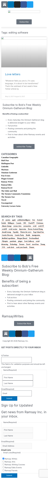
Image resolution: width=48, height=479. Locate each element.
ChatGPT (31, 223)
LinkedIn (4, 167)
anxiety (8, 220)
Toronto (21, 244)
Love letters (12, 74)
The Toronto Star (8, 197)
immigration (36, 235)
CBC (24, 223)
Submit (9, 398)
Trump (42, 244)
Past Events (5, 176)
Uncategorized (6, 203)
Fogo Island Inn (38, 232)
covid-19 (41, 226)
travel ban (35, 244)
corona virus (17, 226)
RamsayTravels (11, 470)
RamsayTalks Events (13, 468)
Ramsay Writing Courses (15, 465)
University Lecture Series (11, 206)
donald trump (6, 232)
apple (14, 220)
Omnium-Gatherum (9, 173)
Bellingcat (11, 223)
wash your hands (21, 247)
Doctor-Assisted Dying (35, 229)
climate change (7, 226)
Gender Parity (19, 235)
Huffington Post (7, 163)
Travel (3, 200)
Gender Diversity (7, 235)
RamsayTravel (6, 188)
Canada (18, 223)
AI (3, 220)
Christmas (39, 223)
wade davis (10, 247)
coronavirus (27, 226)
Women (31, 247)
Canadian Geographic (9, 157)
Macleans (4, 170)
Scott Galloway (29, 241)
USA (3, 247)
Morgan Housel (22, 238)
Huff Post (5, 161)
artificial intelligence (23, 220)
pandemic (13, 241)
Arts (33, 220)
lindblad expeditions (8, 238)
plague (20, 241)
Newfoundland (34, 238)
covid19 (4, 229)
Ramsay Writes (7, 182)
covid (34, 226)
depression (22, 229)
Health (28, 235)
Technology (13, 244)
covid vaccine (13, 229)
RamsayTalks (6, 185)
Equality (16, 232)
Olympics (5, 241)
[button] (24, 27)
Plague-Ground (7, 179)
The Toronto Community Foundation (15, 194)
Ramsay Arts (10, 462)
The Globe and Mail (9, 191)
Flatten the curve (25, 232)
